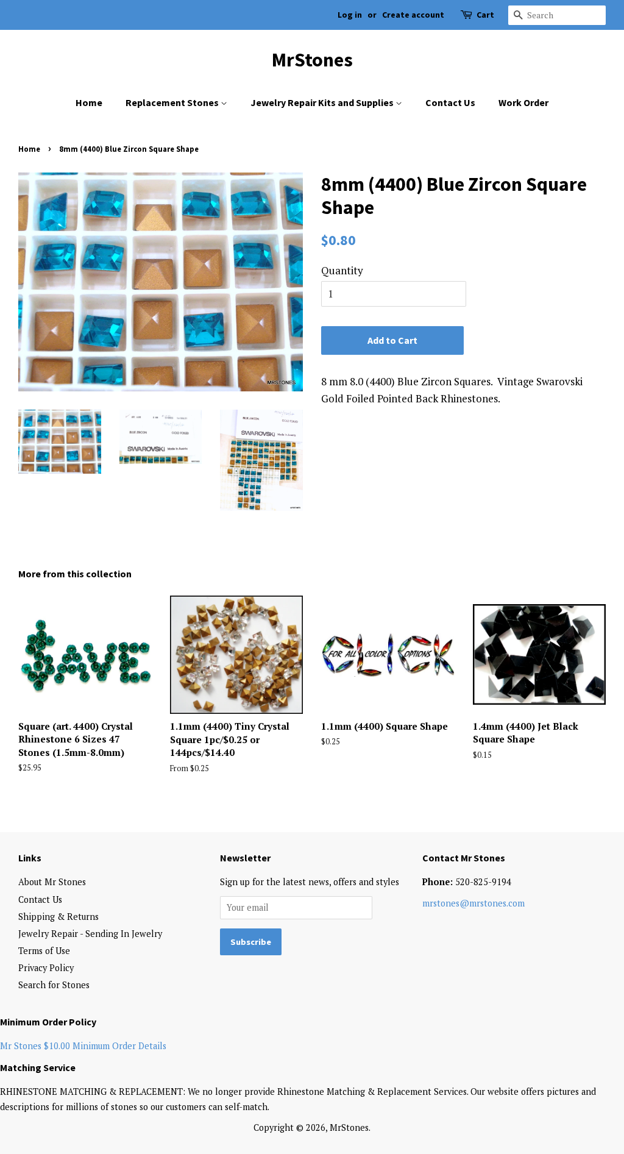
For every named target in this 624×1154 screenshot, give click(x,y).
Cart (485, 14)
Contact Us (450, 102)
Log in (350, 14)
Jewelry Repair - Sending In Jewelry (90, 933)
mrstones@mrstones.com (473, 903)
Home (89, 102)
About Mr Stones (52, 882)
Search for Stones (54, 985)
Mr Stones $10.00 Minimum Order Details (83, 1046)
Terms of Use (44, 950)
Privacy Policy (46, 968)
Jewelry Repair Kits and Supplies (322, 102)
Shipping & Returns (58, 916)
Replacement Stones (173, 102)
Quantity (342, 270)
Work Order (523, 102)
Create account (413, 14)
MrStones (312, 59)
